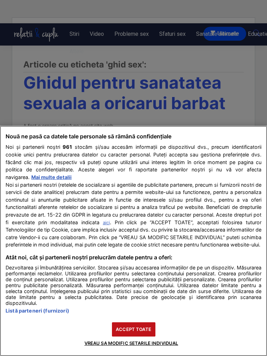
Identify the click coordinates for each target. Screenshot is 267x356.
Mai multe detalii (51, 177)
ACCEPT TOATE (133, 329)
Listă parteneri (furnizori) (37, 311)
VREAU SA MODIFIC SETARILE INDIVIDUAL (131, 343)
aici (106, 222)
